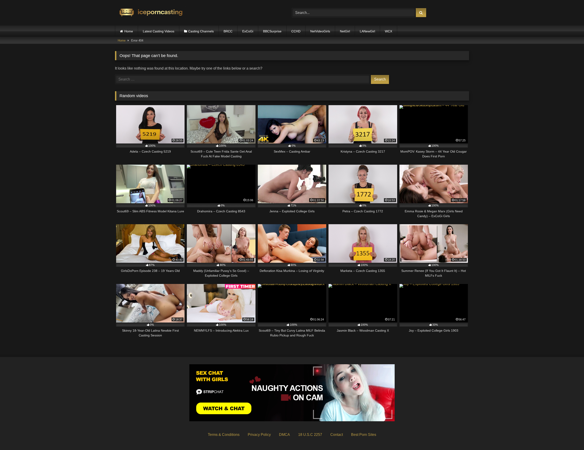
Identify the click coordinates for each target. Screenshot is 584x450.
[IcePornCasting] (150, 13)
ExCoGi (247, 31)
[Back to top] (570, 436)
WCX (388, 31)
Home (128, 31)
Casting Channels (201, 31)
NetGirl (345, 31)
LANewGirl (367, 31)
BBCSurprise (272, 31)
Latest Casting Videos (158, 31)
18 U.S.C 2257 (310, 435)
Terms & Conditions (224, 435)
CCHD (295, 31)
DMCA (284, 435)
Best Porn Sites (363, 435)
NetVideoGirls (320, 31)
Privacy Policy (259, 435)
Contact (336, 435)
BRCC (228, 31)
